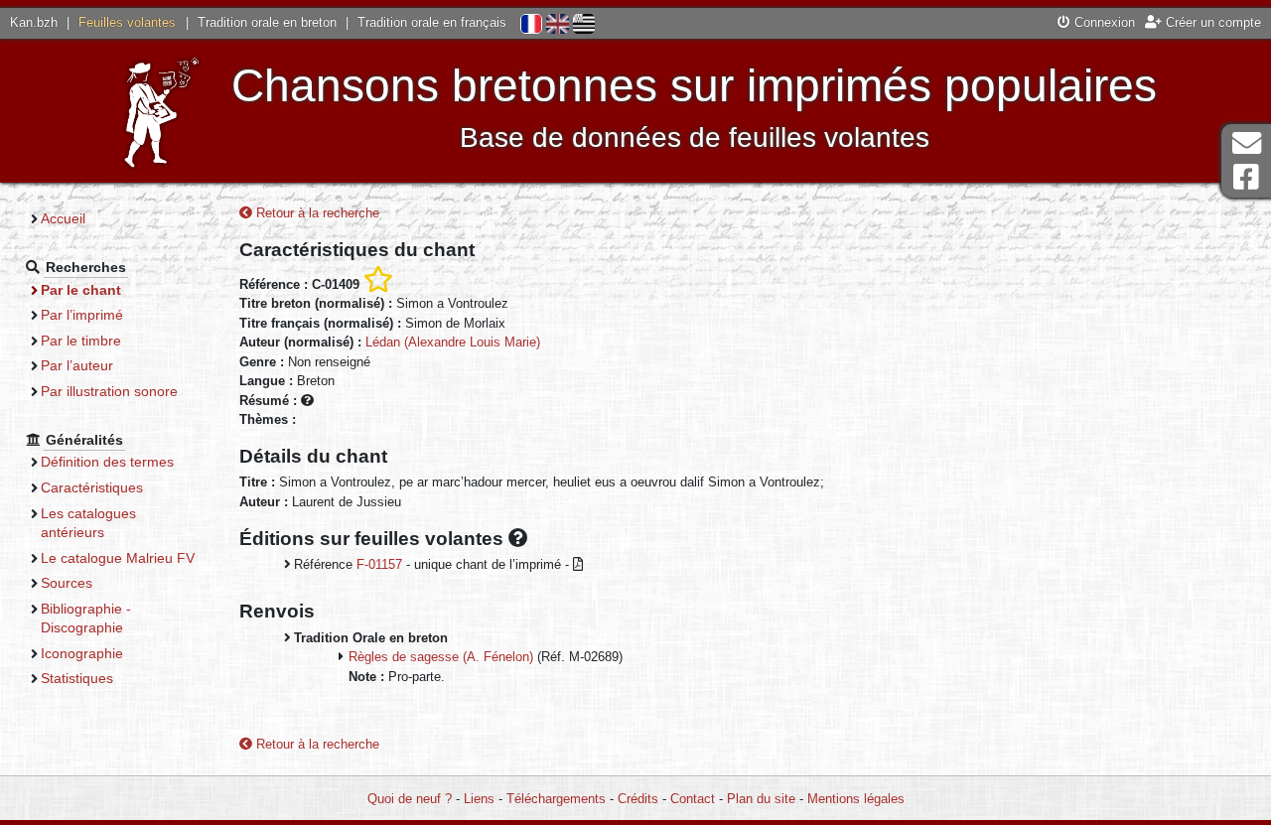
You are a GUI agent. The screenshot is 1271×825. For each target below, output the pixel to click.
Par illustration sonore (109, 391)
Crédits (638, 798)
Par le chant (81, 290)
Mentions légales (856, 798)
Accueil (63, 218)
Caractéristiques (92, 487)
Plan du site (761, 798)
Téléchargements (556, 798)
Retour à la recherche (315, 213)
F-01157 (379, 564)
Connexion (1102, 22)
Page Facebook (1246, 177)
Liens (479, 798)
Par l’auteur (77, 365)
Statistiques (77, 678)
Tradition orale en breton (267, 22)
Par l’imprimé (82, 315)
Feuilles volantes (127, 22)
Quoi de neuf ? (409, 798)
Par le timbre (81, 340)
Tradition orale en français (431, 22)
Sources (66, 583)
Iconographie (82, 653)
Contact (692, 798)
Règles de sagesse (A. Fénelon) (441, 656)
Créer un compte (1211, 22)
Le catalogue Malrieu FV (118, 558)
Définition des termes (107, 462)
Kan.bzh (34, 22)
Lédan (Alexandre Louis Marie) (452, 342)
